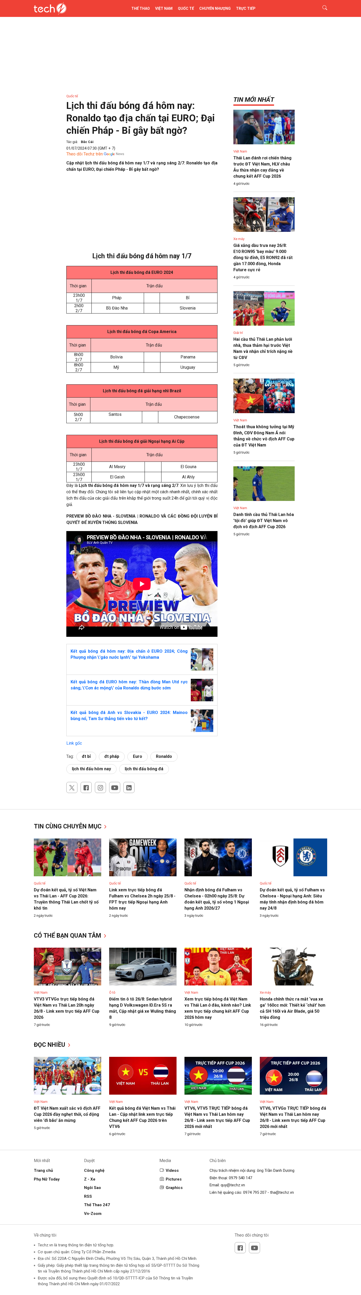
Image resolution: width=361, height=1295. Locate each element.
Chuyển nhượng (215, 8)
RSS (88, 1196)
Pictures (174, 1179)
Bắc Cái (87, 142)
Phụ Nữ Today (47, 1179)
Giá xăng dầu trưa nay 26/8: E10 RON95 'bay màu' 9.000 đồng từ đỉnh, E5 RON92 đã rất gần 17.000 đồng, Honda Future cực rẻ (263, 257)
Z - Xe (89, 1179)
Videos (172, 1170)
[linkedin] (129, 787)
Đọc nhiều (50, 1044)
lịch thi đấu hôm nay (91, 768)
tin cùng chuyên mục (68, 826)
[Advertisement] (142, 215)
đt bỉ (86, 756)
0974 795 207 (254, 1192)
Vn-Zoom (92, 1213)
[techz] (50, 8)
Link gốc (74, 743)
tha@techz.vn (282, 1192)
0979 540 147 (240, 1178)
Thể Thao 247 (97, 1204)
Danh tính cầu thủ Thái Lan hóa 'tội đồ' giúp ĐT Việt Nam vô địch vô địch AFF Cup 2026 (263, 520)
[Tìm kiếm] (321, 8)
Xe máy (238, 239)
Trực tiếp (246, 8)
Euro (137, 756)
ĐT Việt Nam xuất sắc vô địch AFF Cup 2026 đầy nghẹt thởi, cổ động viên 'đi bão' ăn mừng (67, 1114)
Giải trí (238, 333)
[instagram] (100, 787)
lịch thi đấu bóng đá (144, 768)
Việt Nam (164, 8)
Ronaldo (164, 756)
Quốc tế (186, 8)
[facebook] (86, 787)
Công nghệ (94, 1170)
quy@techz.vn (233, 1185)
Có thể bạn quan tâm (68, 935)
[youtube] (114, 787)
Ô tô (112, 992)
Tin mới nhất (253, 99)
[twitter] (71, 787)
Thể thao (140, 8)
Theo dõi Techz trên (84, 153)
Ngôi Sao (92, 1187)
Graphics (174, 1187)
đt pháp (111, 756)
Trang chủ (43, 1170)
